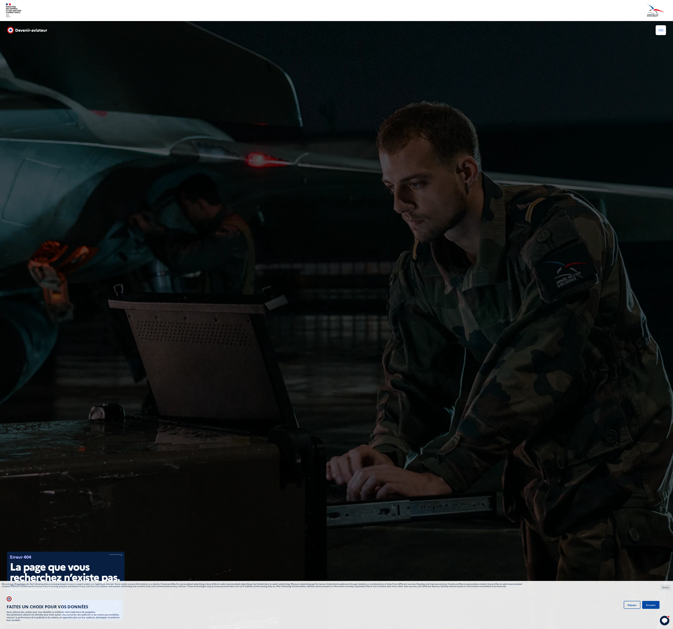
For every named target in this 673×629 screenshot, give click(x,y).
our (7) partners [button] (18, 583)
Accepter (651, 604)
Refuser (665, 587)
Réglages (632, 604)
